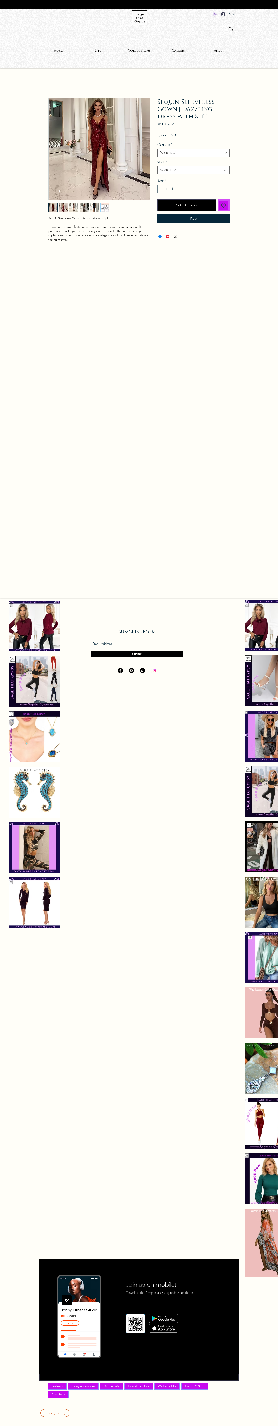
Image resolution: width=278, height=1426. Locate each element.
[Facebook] (120, 670)
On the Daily (111, 1386)
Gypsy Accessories (83, 1386)
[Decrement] (160, 189)
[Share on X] (175, 236)
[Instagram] (153, 670)
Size (162, 162)
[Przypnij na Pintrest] (167, 236)
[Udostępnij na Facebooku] (160, 236)
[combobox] (193, 153)
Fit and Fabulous (138, 1386)
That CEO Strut (195, 1386)
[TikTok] (142, 670)
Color (164, 145)
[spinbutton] (166, 189)
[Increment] (173, 189)
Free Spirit (58, 1394)
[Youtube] (131, 670)
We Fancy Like (167, 1386)
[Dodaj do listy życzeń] (224, 205)
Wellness (57, 1386)
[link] (230, 30)
